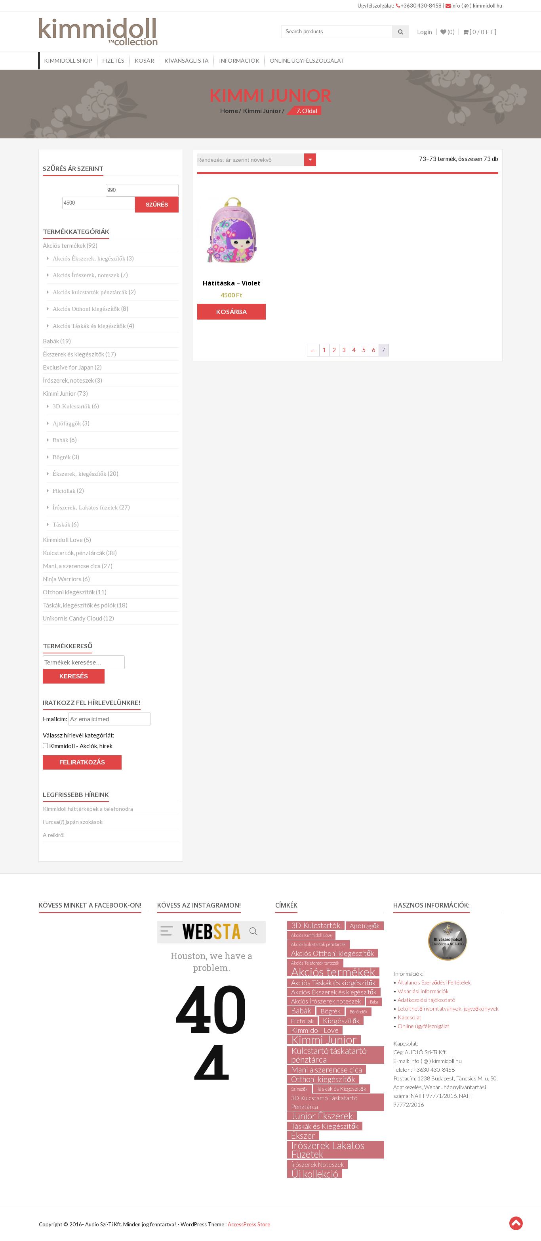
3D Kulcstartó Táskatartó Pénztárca (324, 1102)
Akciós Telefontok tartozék (315, 962)
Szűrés (157, 204)
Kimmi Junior (262, 110)
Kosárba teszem (231, 314)
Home (229, 110)
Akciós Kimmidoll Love (311, 935)
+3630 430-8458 (422, 5)
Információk (239, 60)
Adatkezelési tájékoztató (426, 999)
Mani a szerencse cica (326, 1069)
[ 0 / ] (482, 31)
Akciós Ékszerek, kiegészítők (89, 258)
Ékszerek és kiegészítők (73, 354)
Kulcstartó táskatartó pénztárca (329, 1055)
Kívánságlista (186, 60)
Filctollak (64, 491)
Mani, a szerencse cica (72, 565)
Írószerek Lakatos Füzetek (327, 1150)
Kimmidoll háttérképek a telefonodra (88, 808)
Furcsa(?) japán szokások (73, 821)
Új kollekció (314, 1173)
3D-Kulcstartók (72, 406)
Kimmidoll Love (63, 539)
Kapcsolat (409, 1017)
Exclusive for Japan (68, 367)
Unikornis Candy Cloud (72, 618)
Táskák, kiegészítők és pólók (79, 605)
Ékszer (303, 1135)
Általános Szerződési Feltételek (434, 982)
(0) (450, 32)
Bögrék (62, 457)
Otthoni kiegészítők (69, 592)
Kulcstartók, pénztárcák (74, 552)
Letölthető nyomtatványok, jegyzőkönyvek (448, 1008)
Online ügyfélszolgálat (307, 60)
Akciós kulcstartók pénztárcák (90, 292)
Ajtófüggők (67, 423)
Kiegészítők (341, 1020)
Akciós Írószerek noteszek (326, 1001)
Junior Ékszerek (322, 1115)
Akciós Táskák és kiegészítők (89, 326)
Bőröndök (359, 1011)
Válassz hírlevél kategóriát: (78, 735)
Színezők (299, 1089)
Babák (51, 341)
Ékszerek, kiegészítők (80, 474)
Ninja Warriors (62, 578)
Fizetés (113, 60)
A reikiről (54, 834)
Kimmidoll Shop (68, 60)
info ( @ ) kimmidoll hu (476, 5)
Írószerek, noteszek (68, 380)
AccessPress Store (249, 1224)
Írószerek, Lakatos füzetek (85, 507)
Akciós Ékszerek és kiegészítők (334, 992)
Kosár (144, 60)
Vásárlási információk (423, 991)
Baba (374, 1001)
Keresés (73, 676)
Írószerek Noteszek (317, 1164)
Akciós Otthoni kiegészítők (86, 309)
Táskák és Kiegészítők (341, 1089)
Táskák (61, 524)
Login (424, 31)
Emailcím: (56, 718)
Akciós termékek (64, 245)
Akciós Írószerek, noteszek (86, 275)
